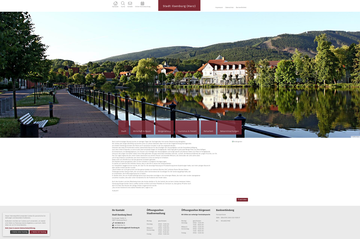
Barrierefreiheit (241, 7)
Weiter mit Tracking (39, 232)
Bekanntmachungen (229, 131)
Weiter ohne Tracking (20, 232)
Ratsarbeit (208, 131)
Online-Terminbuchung (142, 7)
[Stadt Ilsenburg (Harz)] (128, 221)
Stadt (123, 131)
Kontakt (130, 7)
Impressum (219, 7)
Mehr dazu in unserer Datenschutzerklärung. (20, 228)
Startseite (115, 7)
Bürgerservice (164, 131)
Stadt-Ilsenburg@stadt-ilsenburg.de (126, 228)
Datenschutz (229, 7)
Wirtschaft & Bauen (142, 131)
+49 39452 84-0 (118, 223)
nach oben (243, 199)
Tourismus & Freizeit (187, 131)
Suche (123, 7)
